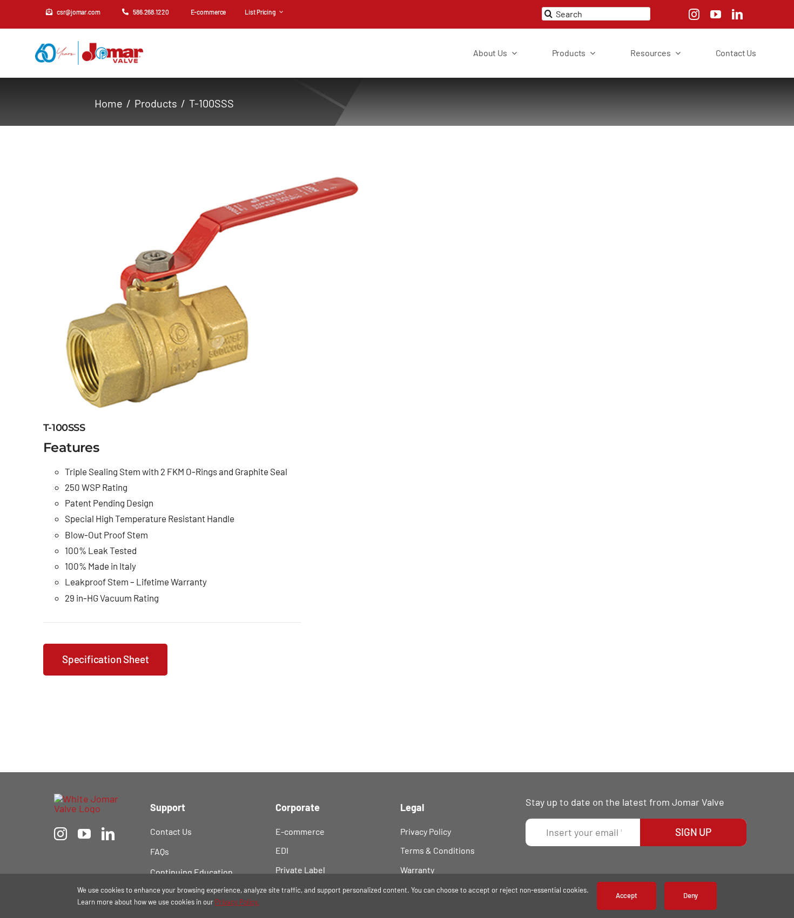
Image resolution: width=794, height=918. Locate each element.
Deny (690, 895)
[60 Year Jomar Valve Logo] (89, 46)
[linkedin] (737, 14)
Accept (626, 895)
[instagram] (694, 14)
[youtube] (715, 14)
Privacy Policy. (237, 901)
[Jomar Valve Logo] (92, 799)
